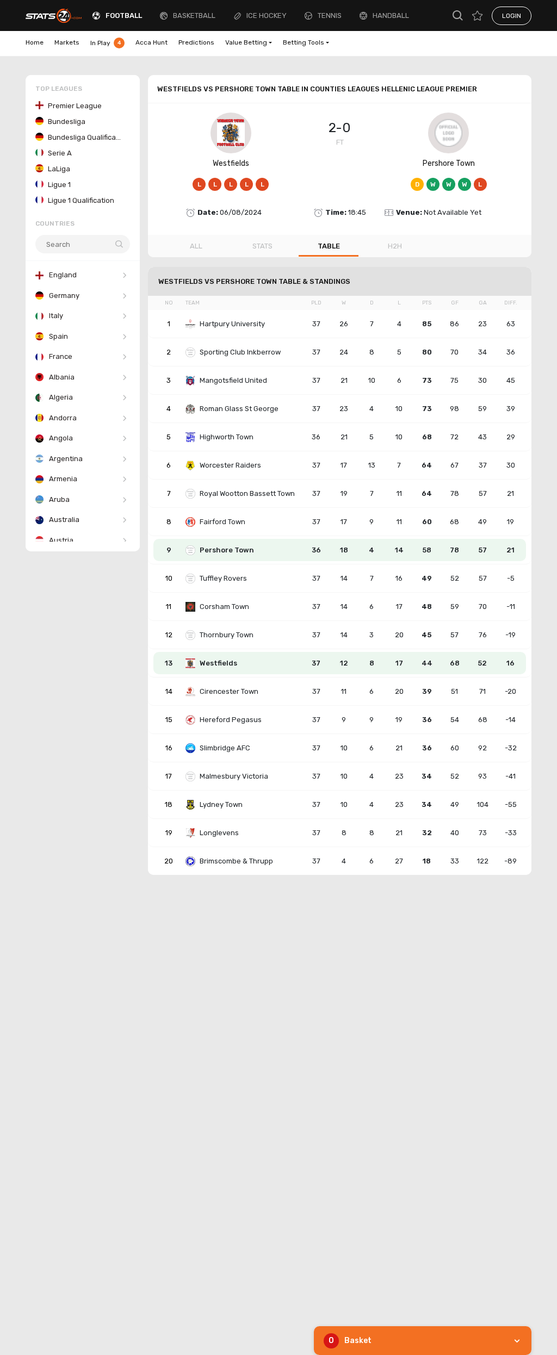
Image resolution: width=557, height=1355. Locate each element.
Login (511, 16)
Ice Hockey (266, 15)
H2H (395, 246)
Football (124, 15)
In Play (105, 43)
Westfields (231, 163)
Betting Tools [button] (303, 42)
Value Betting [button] (246, 42)
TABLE (329, 246)
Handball (391, 15)
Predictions (196, 42)
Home (35, 42)
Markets (66, 42)
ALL (196, 246)
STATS (262, 246)
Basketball (194, 15)
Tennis (330, 15)
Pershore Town (449, 163)
